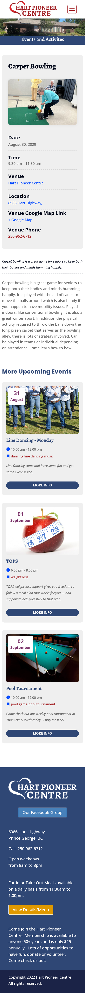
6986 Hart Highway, (25, 202)
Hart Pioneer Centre (26, 183)
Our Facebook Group (42, 812)
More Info (42, 485)
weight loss (19, 577)
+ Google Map (20, 219)
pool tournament (41, 704)
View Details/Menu (31, 909)
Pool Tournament (24, 688)
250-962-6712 (19, 236)
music (48, 456)
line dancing (33, 456)
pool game (19, 704)
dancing (17, 456)
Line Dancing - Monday (30, 440)
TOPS (12, 561)
